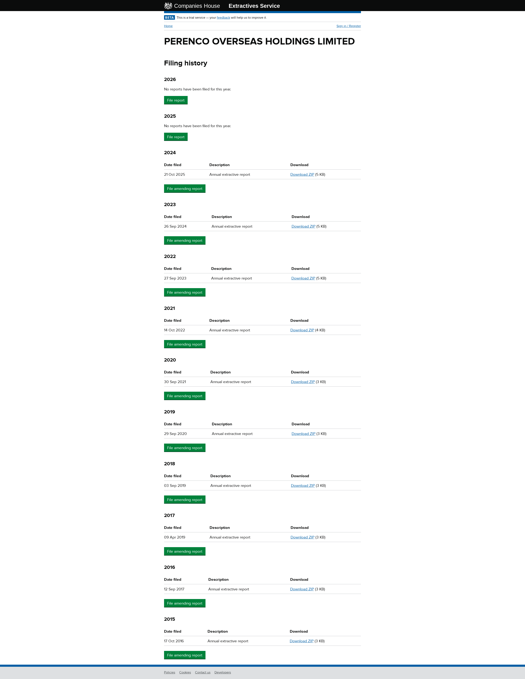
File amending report (184, 188)
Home (168, 26)
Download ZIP (302, 174)
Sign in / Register (349, 26)
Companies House (197, 6)
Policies (169, 672)
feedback (223, 18)
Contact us (202, 672)
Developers (223, 672)
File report (176, 100)
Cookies (185, 672)
